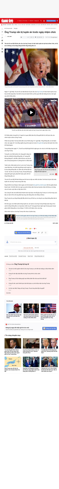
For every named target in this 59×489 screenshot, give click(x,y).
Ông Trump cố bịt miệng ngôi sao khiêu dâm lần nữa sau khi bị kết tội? (28, 278)
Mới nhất (5, 24)
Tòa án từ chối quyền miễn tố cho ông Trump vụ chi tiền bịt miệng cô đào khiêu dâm (36, 215)
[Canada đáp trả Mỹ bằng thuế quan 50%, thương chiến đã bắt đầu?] (49, 343)
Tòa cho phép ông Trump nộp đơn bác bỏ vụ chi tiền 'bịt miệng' (13, 316)
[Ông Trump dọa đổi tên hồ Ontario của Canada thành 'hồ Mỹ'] (13, 362)
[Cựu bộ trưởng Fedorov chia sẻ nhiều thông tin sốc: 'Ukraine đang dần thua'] (31, 343)
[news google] (51, 37)
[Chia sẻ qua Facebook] (38, 232)
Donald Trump (22, 256)
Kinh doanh (28, 24)
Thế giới (19, 24)
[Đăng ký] (49, 328)
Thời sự (15, 24)
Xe (36, 24)
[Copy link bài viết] (42, 232)
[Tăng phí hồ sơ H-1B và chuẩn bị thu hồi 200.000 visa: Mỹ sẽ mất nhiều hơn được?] (49, 362)
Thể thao (56, 24)
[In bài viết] (2, 52)
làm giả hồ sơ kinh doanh (40, 185)
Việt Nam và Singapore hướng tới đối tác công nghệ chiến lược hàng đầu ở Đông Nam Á (31, 370)
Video (13, 24)
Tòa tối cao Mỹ (13, 256)
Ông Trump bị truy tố (21, 264)
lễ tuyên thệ (40, 143)
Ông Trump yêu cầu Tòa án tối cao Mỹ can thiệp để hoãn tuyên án (45, 170)
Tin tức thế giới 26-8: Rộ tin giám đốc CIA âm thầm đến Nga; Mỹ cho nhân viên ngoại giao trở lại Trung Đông (12, 352)
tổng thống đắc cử (39, 256)
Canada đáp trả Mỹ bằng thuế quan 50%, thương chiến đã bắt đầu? (49, 351)
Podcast (20, 20)
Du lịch (38, 24)
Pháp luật (23, 24)
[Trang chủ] (1, 25)
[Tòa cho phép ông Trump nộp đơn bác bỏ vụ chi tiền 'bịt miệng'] (14, 308)
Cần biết (31, 20)
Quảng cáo (37, 20)
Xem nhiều (9, 24)
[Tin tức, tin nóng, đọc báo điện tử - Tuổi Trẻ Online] (7, 21)
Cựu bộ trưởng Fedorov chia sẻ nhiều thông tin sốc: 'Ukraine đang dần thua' (31, 351)
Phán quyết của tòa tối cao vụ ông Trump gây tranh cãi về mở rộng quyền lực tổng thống (48, 317)
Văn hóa (48, 24)
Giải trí (52, 24)
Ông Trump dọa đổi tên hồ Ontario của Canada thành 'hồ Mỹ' (12, 370)
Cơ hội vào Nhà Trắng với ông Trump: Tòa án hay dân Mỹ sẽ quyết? (26, 288)
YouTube (25, 20)
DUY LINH (9, 36)
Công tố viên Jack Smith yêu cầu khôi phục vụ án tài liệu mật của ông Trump (29, 283)
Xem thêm (8, 292)
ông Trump (40, 91)
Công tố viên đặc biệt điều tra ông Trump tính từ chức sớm (24, 273)
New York (30, 256)
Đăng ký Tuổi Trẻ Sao (51, 20)
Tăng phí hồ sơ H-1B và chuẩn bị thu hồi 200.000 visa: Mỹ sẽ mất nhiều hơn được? (49, 370)
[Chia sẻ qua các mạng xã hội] (45, 232)
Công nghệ (33, 24)
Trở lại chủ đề (9, 28)
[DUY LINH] (6, 36)
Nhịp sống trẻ (43, 24)
